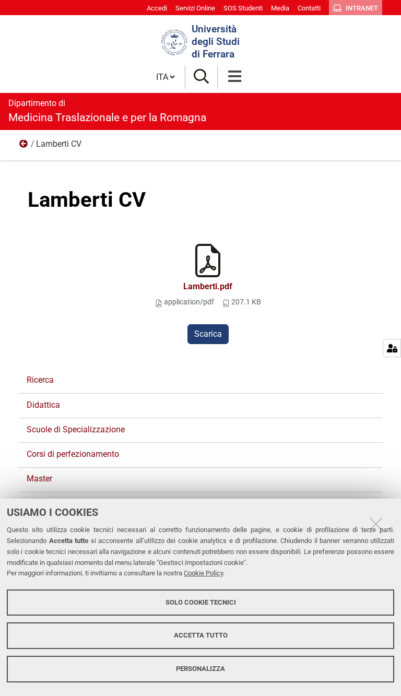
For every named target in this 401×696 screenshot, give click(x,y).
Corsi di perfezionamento (73, 454)
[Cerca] (201, 77)
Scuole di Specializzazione (76, 429)
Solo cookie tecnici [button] (201, 602)
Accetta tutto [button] (201, 635)
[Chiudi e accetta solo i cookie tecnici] (376, 523)
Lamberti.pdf (207, 286)
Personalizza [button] (200, 669)
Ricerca (40, 380)
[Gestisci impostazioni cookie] (392, 348)
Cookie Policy (203, 573)
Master (39, 478)
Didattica (43, 405)
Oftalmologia (24, 146)
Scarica (208, 334)
